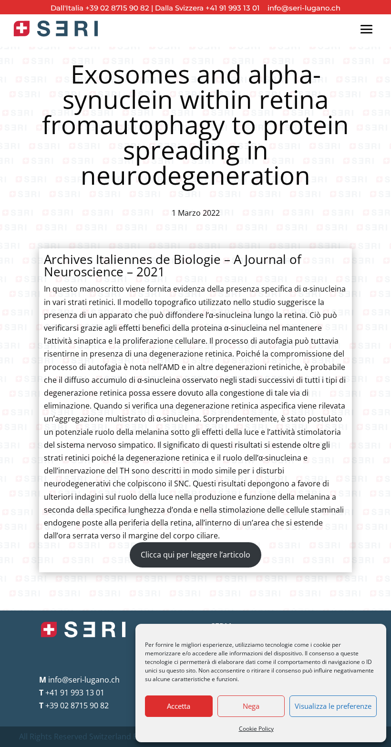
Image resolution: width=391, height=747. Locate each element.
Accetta (178, 706)
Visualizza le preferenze (333, 706)
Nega (251, 706)
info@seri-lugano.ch (301, 7)
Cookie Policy (256, 729)
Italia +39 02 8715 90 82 (108, 7)
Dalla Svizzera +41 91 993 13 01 (207, 7)
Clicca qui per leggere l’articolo (195, 554)
